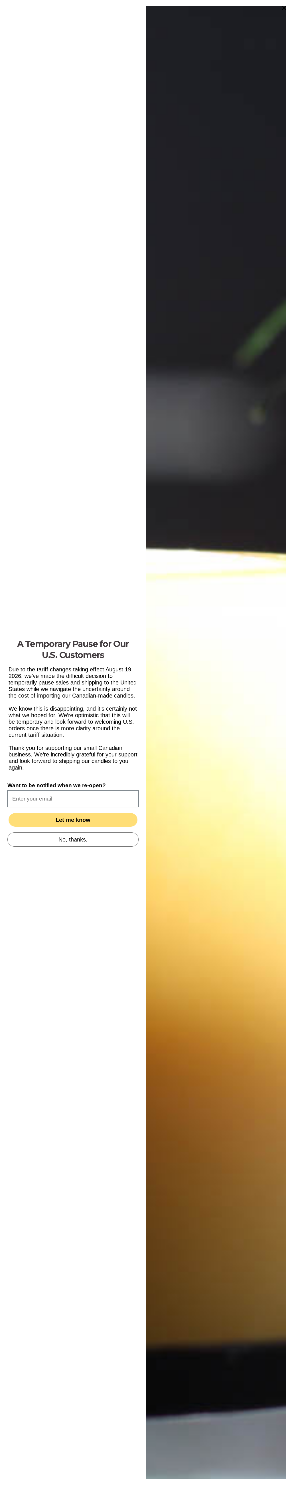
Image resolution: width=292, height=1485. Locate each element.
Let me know (73, 820)
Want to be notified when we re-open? (56, 785)
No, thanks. (73, 839)
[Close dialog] (284, 8)
